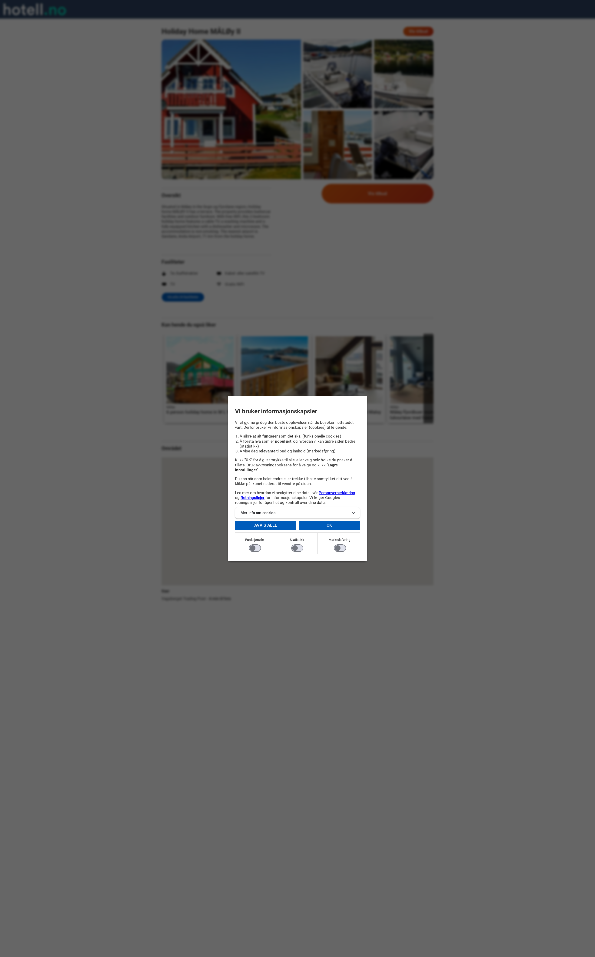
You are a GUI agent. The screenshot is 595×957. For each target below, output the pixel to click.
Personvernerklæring (337, 492)
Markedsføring (339, 540)
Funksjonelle (254, 540)
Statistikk (297, 540)
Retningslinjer (252, 497)
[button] (297, 513)
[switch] (255, 548)
